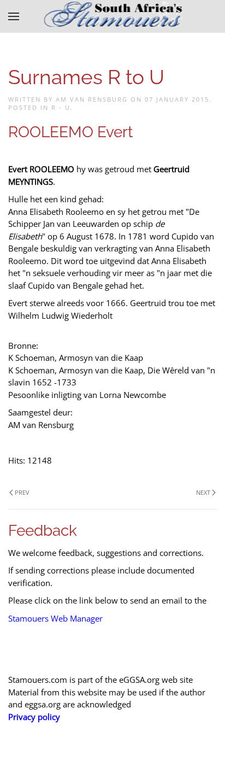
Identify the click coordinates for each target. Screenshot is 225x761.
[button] (13, 16)
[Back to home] (112, 16)
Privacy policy (34, 716)
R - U (60, 107)
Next (203, 492)
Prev (22, 492)
